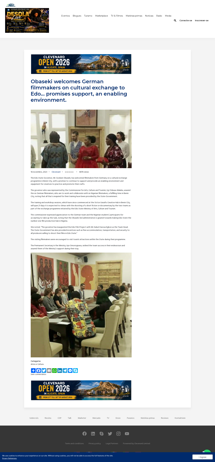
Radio (159, 15)
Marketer (82, 418)
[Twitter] (110, 435)
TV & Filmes (117, 15)
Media (168, 15)
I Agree (202, 457)
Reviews (164, 418)
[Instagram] (118, 435)
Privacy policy (95, 443)
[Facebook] (84, 435)
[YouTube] (126, 435)
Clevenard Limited (142, 443)
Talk (69, 418)
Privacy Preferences (9, 458)
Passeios (130, 418)
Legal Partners (112, 443)
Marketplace (101, 15)
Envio (118, 418)
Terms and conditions (74, 443)
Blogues (77, 15)
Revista (48, 418)
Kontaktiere (180, 418)
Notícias (149, 15)
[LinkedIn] (93, 435)
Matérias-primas (134, 15)
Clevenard (56, 172)
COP (59, 418)
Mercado (96, 418)
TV (108, 418)
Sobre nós (34, 418)
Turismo (88, 15)
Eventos (65, 15)
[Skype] (101, 435)
